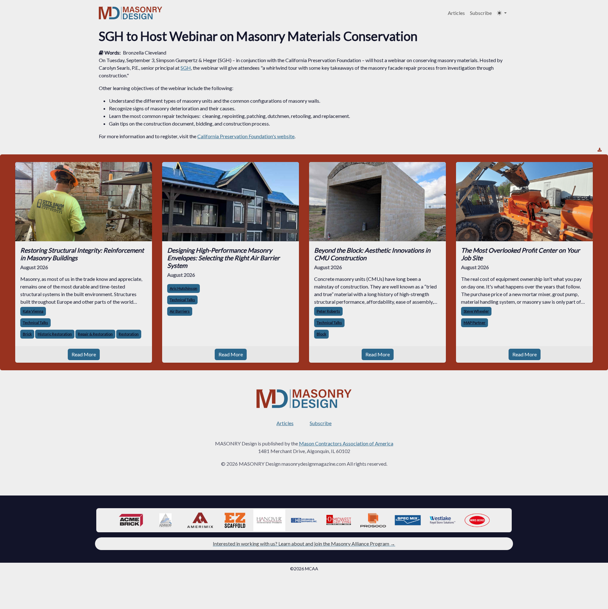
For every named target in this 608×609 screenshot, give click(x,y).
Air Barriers (180, 311)
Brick (27, 334)
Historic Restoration (55, 334)
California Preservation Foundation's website (245, 136)
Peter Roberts (328, 311)
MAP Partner (474, 322)
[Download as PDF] (599, 149)
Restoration (129, 334)
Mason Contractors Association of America (346, 443)
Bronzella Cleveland (144, 52)
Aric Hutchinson (183, 288)
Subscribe (481, 13)
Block (321, 334)
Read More (84, 354)
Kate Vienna (33, 311)
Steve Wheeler (476, 311)
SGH (185, 68)
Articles (456, 13)
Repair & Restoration (95, 334)
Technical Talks (35, 322)
